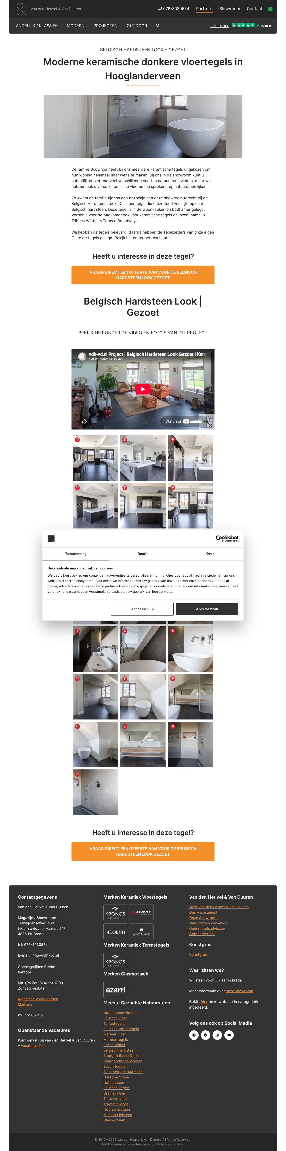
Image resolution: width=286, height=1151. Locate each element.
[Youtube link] (229, 1035)
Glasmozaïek (114, 1120)
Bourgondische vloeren (122, 1061)
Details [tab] (143, 554)
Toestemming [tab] (75, 554)
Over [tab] (210, 554)
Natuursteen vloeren (120, 1012)
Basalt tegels (114, 1066)
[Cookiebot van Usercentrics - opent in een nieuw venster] (219, 538)
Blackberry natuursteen (123, 1071)
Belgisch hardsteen (119, 1050)
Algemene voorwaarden (38, 999)
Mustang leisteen (117, 1114)
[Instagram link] (217, 1035)
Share (77, 439)
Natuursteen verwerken (209, 923)
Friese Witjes (114, 1045)
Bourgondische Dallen (121, 1055)
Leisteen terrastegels (121, 1028)
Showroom (229, 8)
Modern (76, 25)
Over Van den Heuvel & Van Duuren (219, 907)
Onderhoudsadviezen (207, 928)
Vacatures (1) (32, 1045)
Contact (254, 8)
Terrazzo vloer (115, 1098)
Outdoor (137, 25)
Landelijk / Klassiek (35, 25)
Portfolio (204, 8)
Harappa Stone (116, 1077)
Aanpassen (140, 609)
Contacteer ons (202, 934)
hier (204, 1001)
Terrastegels (113, 1023)
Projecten (106, 25)
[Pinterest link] (205, 1035)
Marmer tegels (115, 1039)
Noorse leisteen (116, 1109)
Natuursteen (113, 1082)
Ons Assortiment (203, 912)
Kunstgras (198, 954)
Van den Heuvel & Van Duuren (56, 8)
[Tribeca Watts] (190, 744)
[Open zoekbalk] (158, 25)
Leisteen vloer (115, 1018)
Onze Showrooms (204, 917)
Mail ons (25, 1004)
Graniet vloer (114, 1093)
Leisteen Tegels (116, 1088)
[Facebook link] (194, 1035)
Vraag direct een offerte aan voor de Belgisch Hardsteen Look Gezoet (143, 275)
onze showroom (239, 991)
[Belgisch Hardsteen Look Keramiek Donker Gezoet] (95, 458)
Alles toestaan (207, 609)
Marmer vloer (114, 1034)
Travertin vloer (115, 1104)
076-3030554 (175, 8)
